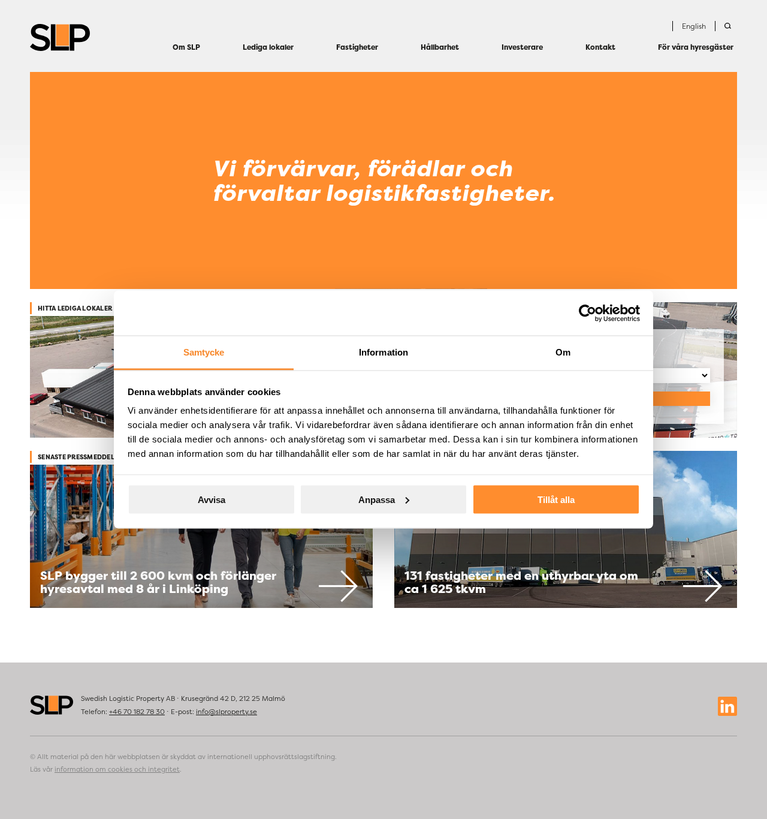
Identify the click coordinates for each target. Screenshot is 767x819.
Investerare (522, 47)
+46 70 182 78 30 (137, 711)
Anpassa (376, 499)
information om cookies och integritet (117, 769)
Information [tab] (383, 352)
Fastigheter (357, 47)
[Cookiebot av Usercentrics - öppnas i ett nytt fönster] (587, 313)
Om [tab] (562, 352)
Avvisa (211, 499)
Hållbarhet (440, 47)
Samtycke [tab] (204, 352)
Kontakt (600, 47)
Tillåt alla (556, 499)
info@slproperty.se (226, 711)
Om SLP (186, 47)
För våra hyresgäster (695, 47)
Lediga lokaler (268, 47)
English (694, 26)
